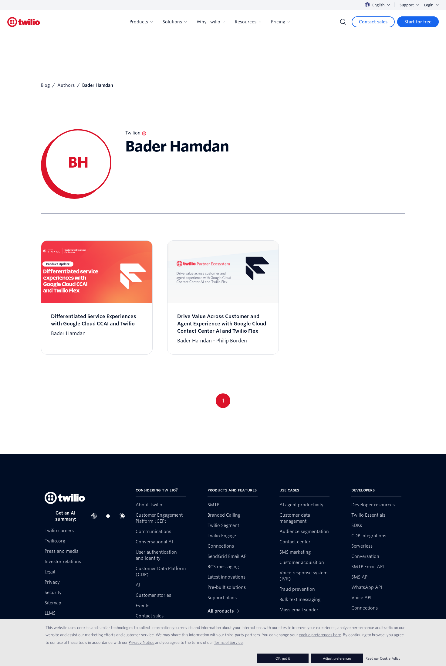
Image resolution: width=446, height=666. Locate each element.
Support (407, 5)
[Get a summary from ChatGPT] (95, 516)
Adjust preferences (337, 658)
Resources (245, 21)
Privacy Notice (141, 642)
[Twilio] (23, 22)
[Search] (343, 22)
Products (139, 21)
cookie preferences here (320, 634)
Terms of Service (228, 642)
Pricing (278, 21)
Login (428, 5)
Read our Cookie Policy (383, 658)
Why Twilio (208, 21)
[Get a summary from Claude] (123, 516)
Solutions (172, 21)
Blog (45, 85)
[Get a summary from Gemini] (109, 516)
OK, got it (282, 658)
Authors (66, 85)
